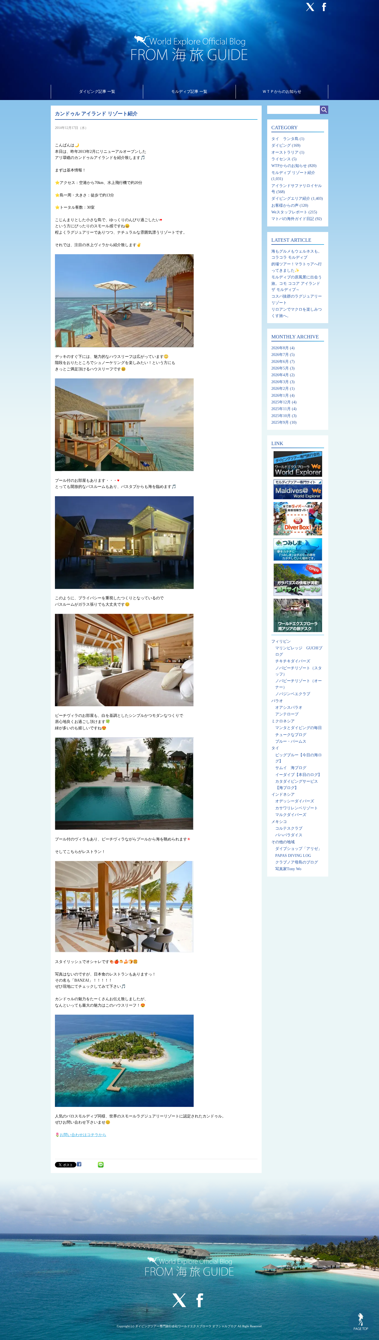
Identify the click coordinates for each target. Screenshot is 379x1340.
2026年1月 (280, 395)
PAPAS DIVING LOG (293, 856)
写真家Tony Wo (288, 869)
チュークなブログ (290, 735)
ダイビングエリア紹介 (290, 198)
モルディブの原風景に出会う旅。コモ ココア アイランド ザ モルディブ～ (296, 283)
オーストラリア (285, 152)
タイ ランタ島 (285, 139)
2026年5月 (280, 368)
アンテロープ (287, 714)
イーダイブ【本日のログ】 (298, 775)
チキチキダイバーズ (292, 661)
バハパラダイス (288, 835)
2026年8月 (280, 348)
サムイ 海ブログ (290, 768)
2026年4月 (280, 375)
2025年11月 (281, 409)
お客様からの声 (285, 205)
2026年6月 (280, 362)
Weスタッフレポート (289, 212)
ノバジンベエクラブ (292, 694)
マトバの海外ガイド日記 (292, 219)
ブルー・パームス (290, 741)
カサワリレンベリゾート (296, 808)
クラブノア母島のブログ (296, 862)
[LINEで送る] (100, 1164)
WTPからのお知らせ (289, 166)
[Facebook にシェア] (79, 1164)
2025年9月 (280, 422)
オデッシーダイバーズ (294, 801)
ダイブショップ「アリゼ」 (298, 849)
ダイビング (281, 145)
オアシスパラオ (288, 707)
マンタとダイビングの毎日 (298, 728)
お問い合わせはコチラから (83, 1135)
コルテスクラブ (288, 828)
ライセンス (281, 159)
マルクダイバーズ (290, 815)
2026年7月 (280, 355)
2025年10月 (281, 416)
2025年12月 (281, 402)
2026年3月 (280, 382)
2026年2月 (280, 388)
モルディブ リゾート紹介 (293, 173)
